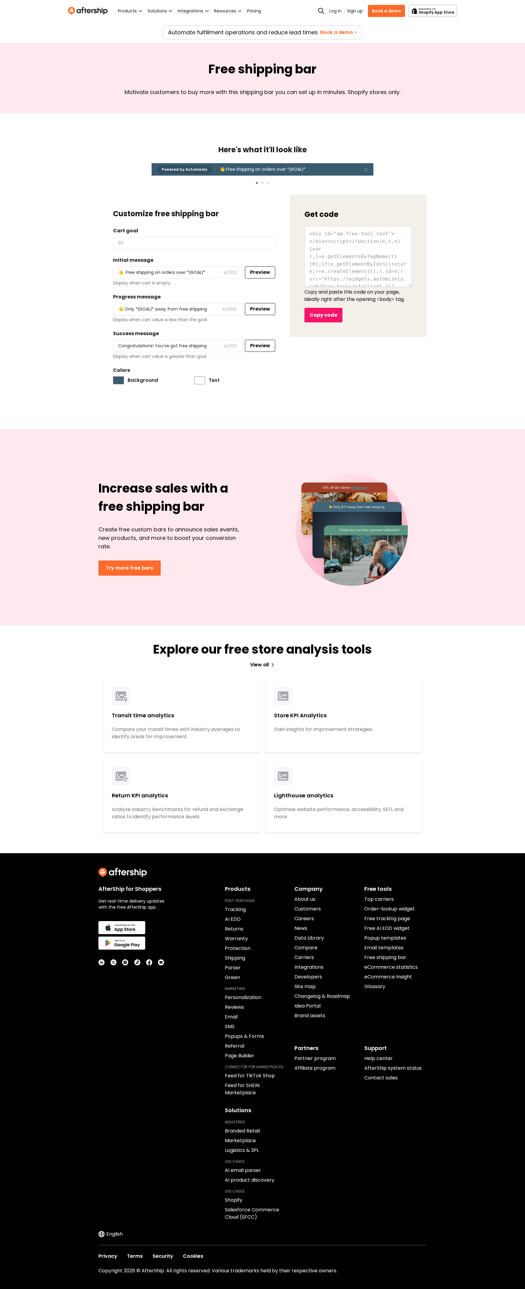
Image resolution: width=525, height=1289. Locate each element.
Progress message (137, 296)
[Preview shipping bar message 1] (257, 183)
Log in (335, 11)
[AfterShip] (89, 11)
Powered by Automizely (184, 169)
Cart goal (125, 230)
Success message (136, 333)
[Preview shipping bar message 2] (262, 183)
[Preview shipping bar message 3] (268, 183)
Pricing (254, 11)
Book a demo (386, 11)
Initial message (133, 260)
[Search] (321, 11)
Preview (260, 272)
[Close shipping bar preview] (366, 169)
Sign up (355, 11)
